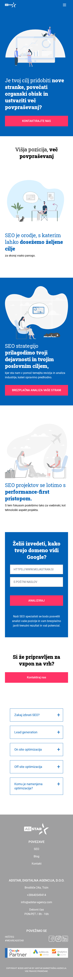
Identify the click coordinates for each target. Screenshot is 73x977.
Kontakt (36, 863)
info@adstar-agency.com (36, 902)
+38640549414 (36, 895)
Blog (36, 856)
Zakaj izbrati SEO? (27, 715)
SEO (36, 849)
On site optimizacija (28, 749)
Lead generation (25, 732)
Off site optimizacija (28, 767)
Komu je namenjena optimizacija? (28, 786)
